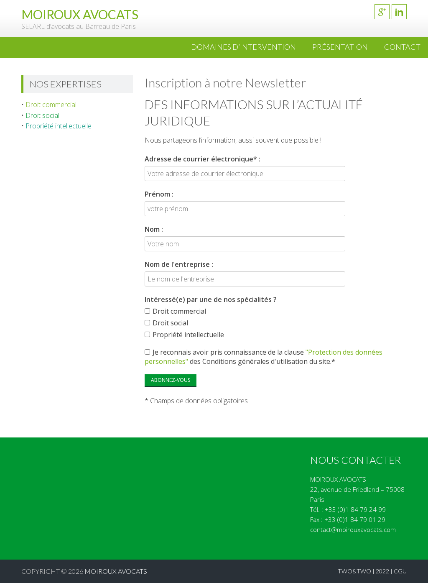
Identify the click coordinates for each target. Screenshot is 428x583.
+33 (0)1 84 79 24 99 (355, 509)
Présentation (340, 46)
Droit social (42, 115)
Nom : (154, 229)
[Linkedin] (399, 11)
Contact (402, 46)
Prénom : (159, 194)
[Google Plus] (382, 11)
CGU (400, 571)
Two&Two (354, 571)
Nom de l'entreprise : (179, 264)
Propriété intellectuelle (58, 125)
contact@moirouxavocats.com (353, 529)
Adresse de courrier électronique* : (202, 159)
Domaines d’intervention (243, 46)
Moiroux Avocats (115, 571)
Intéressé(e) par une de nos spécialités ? (211, 299)
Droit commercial (50, 104)
